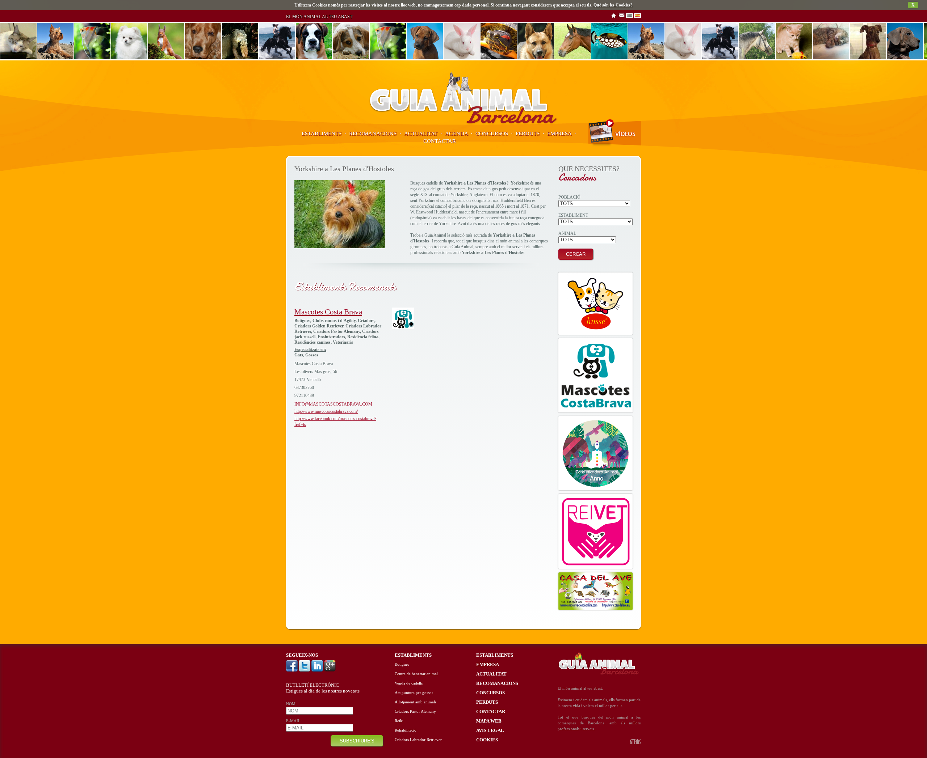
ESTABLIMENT (573, 215)
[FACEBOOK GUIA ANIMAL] (292, 670)
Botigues (402, 664)
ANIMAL (567, 233)
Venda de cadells (409, 683)
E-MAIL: (294, 721)
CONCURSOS (491, 133)
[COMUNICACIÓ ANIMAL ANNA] (595, 453)
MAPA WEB (489, 721)
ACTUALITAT (420, 133)
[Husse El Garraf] (595, 303)
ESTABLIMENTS (321, 133)
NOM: (291, 704)
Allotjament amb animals (415, 702)
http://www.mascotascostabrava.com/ (326, 411)
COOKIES (487, 739)
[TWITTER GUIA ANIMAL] (305, 670)
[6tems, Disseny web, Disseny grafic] (635, 743)
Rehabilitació (405, 730)
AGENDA (456, 133)
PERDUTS (528, 133)
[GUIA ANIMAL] (463, 123)
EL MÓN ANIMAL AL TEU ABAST (319, 16)
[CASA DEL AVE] (595, 591)
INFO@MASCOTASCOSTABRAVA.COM (333, 404)
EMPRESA (559, 133)
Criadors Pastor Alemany (415, 711)
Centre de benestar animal (416, 674)
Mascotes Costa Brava (328, 312)
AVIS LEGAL (490, 730)
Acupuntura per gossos (414, 693)
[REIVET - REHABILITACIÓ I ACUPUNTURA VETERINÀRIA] (595, 531)
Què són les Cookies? (613, 5)
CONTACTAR (439, 141)
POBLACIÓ (569, 197)
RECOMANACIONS (373, 133)
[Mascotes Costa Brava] (403, 327)
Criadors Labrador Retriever (418, 740)
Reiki (399, 721)
